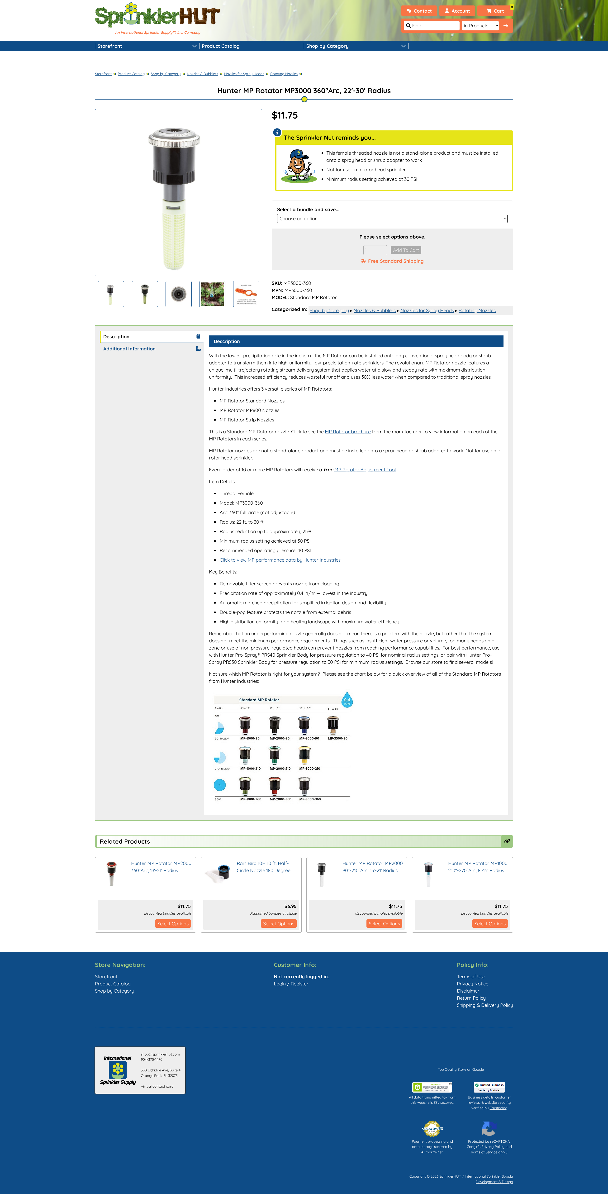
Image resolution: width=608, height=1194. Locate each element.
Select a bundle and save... (308, 209)
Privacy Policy (492, 1146)
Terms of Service (483, 1152)
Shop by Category (327, 46)
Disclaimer (468, 991)
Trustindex (498, 1108)
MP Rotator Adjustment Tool (365, 470)
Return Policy (471, 998)
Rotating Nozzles (284, 74)
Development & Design (494, 1182)
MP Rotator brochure (348, 432)
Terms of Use (471, 976)
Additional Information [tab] (129, 349)
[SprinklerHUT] (157, 15)
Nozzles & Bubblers (202, 74)
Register (300, 984)
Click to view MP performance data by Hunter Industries (280, 560)
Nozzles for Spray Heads (244, 74)
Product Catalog (221, 46)
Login (280, 984)
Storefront (110, 46)
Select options (173, 924)
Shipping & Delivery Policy (485, 1005)
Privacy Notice (472, 984)
